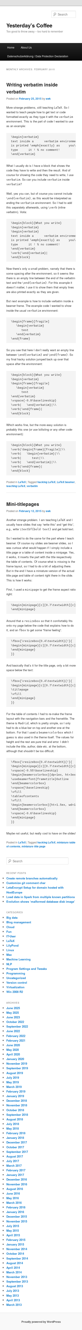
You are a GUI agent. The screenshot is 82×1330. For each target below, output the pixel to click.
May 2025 (12, 1012)
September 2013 (17, 1281)
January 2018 (15, 1138)
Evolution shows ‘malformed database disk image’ (40, 901)
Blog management (18, 922)
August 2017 (14, 1156)
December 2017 (16, 1142)
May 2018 (12, 1128)
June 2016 (13, 1193)
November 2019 (16, 1063)
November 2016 (16, 1184)
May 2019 (12, 1082)
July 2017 (12, 1161)
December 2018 (16, 1100)
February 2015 (15, 1240)
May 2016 (12, 1198)
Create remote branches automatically (32, 878)
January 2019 (15, 1096)
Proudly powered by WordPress (41, 1322)
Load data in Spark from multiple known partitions (40, 897)
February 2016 (15, 1207)
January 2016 (15, 1212)
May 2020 (12, 1050)
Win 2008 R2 (14, 992)
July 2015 (12, 1226)
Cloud (10, 927)
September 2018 (17, 1115)
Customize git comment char (25, 883)
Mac (9, 955)
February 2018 (15, 1133)
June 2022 (13, 1031)
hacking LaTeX (46, 482)
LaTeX (22, 482)
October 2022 (15, 1022)
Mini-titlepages (22, 504)
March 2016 (14, 1203)
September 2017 (17, 1152)
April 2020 (13, 1054)
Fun (9, 931)
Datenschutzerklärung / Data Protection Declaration (37, 56)
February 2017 (15, 1170)
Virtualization (15, 987)
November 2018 (16, 1105)
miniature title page (33, 846)
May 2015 (12, 1230)
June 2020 (13, 1045)
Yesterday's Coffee (29, 25)
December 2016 (16, 1179)
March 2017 (14, 1165)
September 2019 (17, 1068)
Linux (10, 950)
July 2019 (12, 1077)
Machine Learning (18, 959)
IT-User (11, 936)
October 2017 (15, 1147)
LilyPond (12, 945)
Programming (15, 973)
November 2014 (16, 1249)
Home (10, 47)
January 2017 (15, 1175)
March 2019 (14, 1087)
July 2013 (12, 1291)
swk (48, 99)
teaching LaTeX (15, 486)
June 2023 (13, 1017)
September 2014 (17, 1258)
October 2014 (15, 1253)
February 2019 (15, 1091)
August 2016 (14, 1189)
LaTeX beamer (66, 482)
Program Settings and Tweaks (26, 969)
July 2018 (12, 1124)
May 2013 (12, 1295)
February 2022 (15, 1036)
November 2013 (16, 1277)
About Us (26, 47)
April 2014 (13, 1267)
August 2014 (14, 1263)
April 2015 (13, 1235)
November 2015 (16, 1221)
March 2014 (14, 1272)
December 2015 (16, 1216)
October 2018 (15, 1110)
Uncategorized (16, 978)
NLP (9, 964)
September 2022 (17, 1026)
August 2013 (14, 1286)
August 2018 (14, 1119)
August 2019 (14, 1073)
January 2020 (15, 1059)
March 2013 (14, 1305)
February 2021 (15, 1040)
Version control (16, 982)
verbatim (32, 486)
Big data (11, 917)
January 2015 (15, 1244)
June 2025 (13, 1008)
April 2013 (13, 1300)
